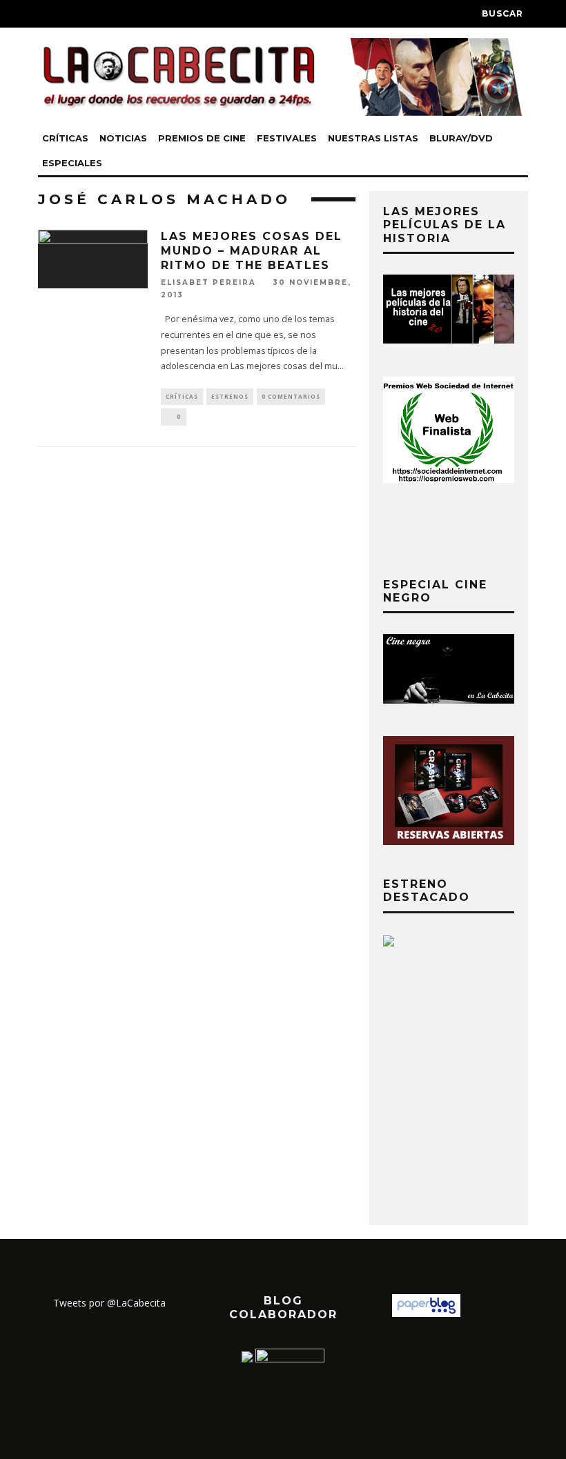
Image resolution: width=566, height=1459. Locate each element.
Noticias (123, 137)
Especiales (72, 162)
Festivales (287, 137)
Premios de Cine (202, 137)
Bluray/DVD (461, 137)
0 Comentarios (291, 396)
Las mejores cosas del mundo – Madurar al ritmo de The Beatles (251, 251)
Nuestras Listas (373, 137)
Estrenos (229, 396)
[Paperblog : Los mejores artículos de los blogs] (426, 1313)
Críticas (65, 137)
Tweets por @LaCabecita (109, 1302)
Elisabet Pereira (208, 282)
